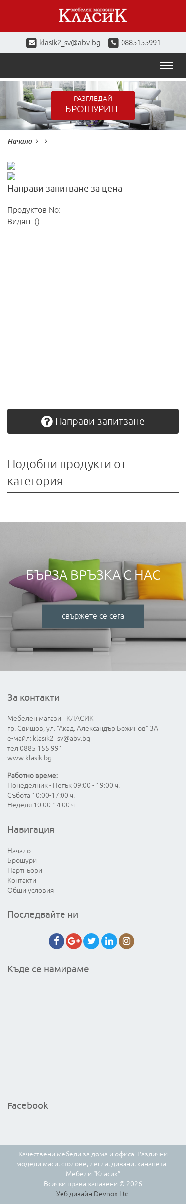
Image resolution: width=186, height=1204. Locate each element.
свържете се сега (93, 616)
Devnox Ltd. (112, 1194)
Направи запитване (99, 421)
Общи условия (30, 890)
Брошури (22, 860)
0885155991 (140, 43)
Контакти (21, 880)
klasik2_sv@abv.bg (70, 43)
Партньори (24, 870)
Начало (19, 141)
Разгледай (93, 105)
